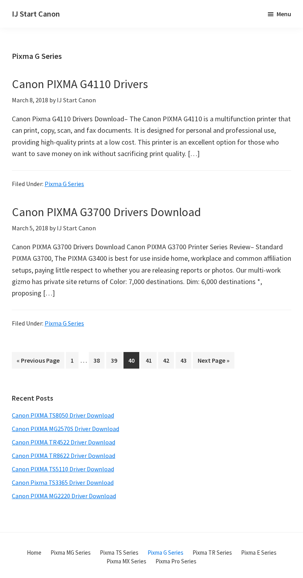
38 (99, 360)
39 (116, 360)
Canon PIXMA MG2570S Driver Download (65, 429)
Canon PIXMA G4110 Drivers (80, 83)
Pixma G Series (64, 184)
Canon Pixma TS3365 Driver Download (63, 482)
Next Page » (213, 362)
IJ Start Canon (36, 14)
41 (151, 360)
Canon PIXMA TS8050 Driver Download (63, 415)
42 (168, 360)
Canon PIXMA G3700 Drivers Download (106, 211)
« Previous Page (38, 362)
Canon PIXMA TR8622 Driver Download (63, 455)
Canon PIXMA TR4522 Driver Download (63, 442)
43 (185, 360)
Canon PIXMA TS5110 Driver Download (63, 469)
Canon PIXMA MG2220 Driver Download (64, 496)
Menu (284, 14)
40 (133, 360)
